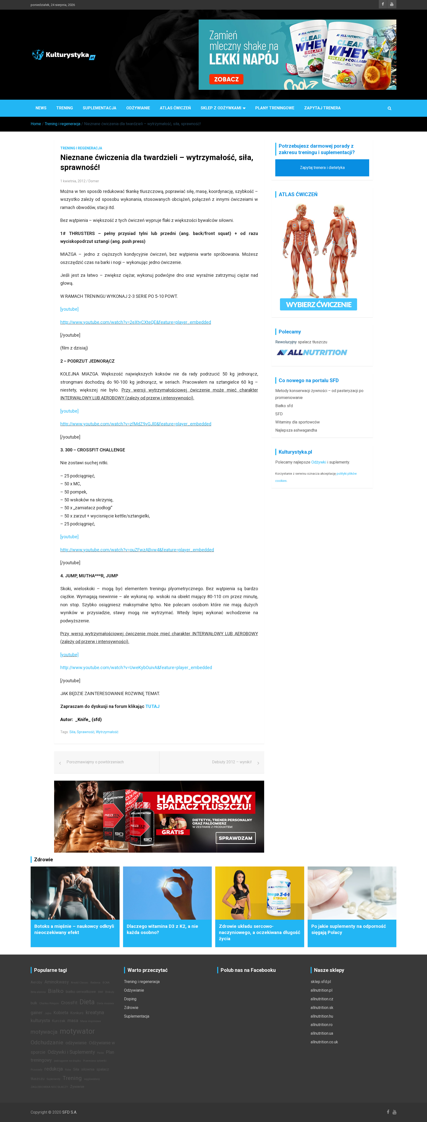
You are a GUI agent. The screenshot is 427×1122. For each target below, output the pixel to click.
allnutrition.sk (322, 1007)
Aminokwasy (56, 982)
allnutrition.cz (322, 999)
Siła (72, 732)
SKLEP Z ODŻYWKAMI (221, 108)
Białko (56, 991)
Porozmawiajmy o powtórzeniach (95, 762)
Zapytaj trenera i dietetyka (322, 167)
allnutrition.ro (322, 1024)
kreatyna (95, 1012)
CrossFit (69, 1002)
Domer (93, 181)
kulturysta (40, 1020)
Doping (130, 999)
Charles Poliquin (49, 1003)
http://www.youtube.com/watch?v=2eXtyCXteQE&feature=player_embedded (135, 322)
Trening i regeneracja (81, 148)
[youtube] (69, 309)
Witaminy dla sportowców (297, 422)
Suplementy (53, 1079)
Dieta (87, 1002)
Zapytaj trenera (322, 108)
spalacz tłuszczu (312, 342)
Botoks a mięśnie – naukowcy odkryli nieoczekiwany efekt (74, 929)
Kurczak (58, 1021)
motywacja (44, 1031)
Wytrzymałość (107, 732)
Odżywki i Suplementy (71, 1052)
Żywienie (77, 1087)
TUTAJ (152, 706)
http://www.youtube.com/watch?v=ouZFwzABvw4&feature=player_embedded (137, 549)
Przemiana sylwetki (95, 1060)
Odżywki (318, 462)
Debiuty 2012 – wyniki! (232, 762)
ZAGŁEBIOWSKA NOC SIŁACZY (49, 1087)
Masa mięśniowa (90, 1021)
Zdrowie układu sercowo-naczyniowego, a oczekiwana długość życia (259, 932)
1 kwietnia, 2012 (72, 181)
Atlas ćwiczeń (175, 108)
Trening (64, 108)
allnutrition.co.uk (324, 1042)
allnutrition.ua (322, 1033)
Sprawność (85, 732)
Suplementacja (99, 108)
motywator (77, 1031)
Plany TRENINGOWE (274, 108)
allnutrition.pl (321, 990)
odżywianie (76, 1042)
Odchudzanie (47, 1042)
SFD (279, 414)
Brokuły (109, 992)
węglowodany (92, 1079)
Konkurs (77, 1013)
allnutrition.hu (322, 1016)
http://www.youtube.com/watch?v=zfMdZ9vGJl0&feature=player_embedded (135, 423)
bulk (34, 1003)
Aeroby (36, 982)
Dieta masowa (105, 1003)
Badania (95, 982)
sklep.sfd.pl (321, 981)
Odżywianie (138, 108)
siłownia (87, 1069)
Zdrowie (131, 1007)
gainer (37, 1012)
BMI (100, 992)
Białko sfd (284, 405)
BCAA (106, 982)
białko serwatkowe (81, 992)
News (41, 108)
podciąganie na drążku (67, 1060)
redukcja (53, 1069)
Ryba (68, 1069)
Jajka (48, 1013)
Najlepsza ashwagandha (296, 430)
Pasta (100, 1052)
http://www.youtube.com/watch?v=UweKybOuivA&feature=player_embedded (136, 667)
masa (72, 1020)
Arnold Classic (79, 982)
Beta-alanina (38, 992)
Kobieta (61, 1012)
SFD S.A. (69, 1112)
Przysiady (36, 1069)
